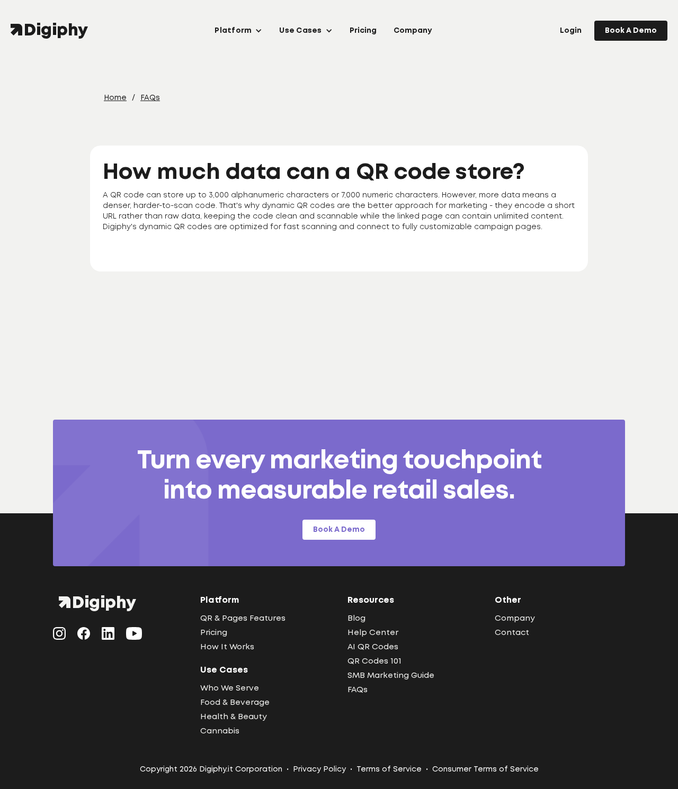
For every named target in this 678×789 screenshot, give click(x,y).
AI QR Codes (372, 647)
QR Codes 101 (374, 661)
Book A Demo (631, 31)
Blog (356, 618)
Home (115, 98)
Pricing (363, 31)
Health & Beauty (233, 717)
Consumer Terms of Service (485, 769)
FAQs (150, 98)
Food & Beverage (235, 702)
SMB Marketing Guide (390, 675)
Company (413, 31)
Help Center (372, 633)
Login (571, 31)
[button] (238, 30)
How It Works (227, 647)
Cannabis (219, 731)
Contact (512, 633)
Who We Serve (229, 688)
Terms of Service (389, 769)
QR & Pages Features (243, 618)
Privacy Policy (319, 769)
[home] (52, 31)
